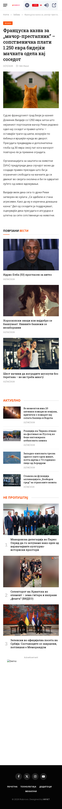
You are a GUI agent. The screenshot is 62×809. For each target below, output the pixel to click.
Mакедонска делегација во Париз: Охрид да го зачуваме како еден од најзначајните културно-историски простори (34, 544)
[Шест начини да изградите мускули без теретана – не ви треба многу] (31, 353)
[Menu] (5, 5)
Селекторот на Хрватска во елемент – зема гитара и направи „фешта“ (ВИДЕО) (33, 595)
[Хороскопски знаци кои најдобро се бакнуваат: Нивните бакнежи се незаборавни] (31, 300)
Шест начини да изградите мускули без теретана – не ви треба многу (30, 375)
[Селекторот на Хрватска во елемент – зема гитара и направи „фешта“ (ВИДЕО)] (31, 571)
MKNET (46, 799)
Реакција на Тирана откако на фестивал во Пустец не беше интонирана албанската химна (40, 435)
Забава (7, 23)
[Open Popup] (54, 5)
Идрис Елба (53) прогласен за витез (27, 274)
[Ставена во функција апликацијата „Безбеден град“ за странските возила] (12, 480)
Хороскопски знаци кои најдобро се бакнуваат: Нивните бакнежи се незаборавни (27, 324)
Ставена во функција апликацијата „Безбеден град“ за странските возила (40, 479)
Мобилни (31, 791)
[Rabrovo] (16, 5)
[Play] (27, 5)
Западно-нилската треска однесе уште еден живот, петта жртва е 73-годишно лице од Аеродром (39, 458)
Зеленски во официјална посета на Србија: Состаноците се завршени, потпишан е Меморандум (34, 643)
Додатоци (45, 786)
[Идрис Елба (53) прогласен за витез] (31, 254)
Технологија (28, 786)
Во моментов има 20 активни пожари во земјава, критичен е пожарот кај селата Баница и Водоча (40, 413)
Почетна (12, 786)
